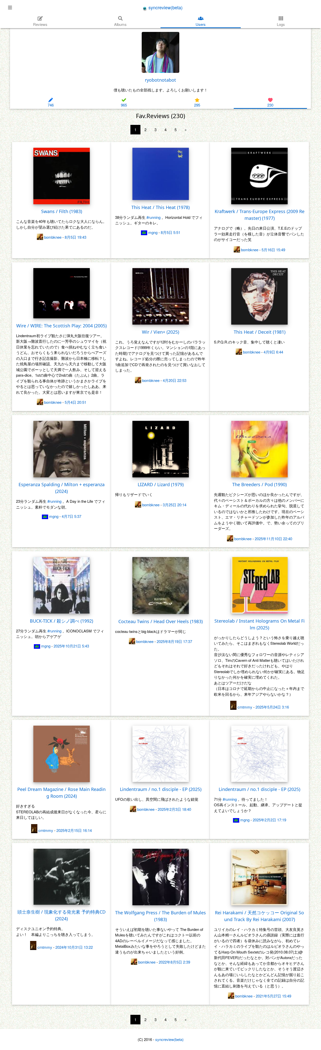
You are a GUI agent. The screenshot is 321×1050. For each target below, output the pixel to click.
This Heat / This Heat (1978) (160, 207)
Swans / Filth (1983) (61, 211)
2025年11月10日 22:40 (273, 538)
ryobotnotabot (160, 80)
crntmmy (244, 707)
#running (153, 217)
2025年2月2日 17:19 (269, 819)
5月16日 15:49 (273, 249)
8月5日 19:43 (75, 237)
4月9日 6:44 (273, 352)
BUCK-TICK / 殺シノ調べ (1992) (61, 621)
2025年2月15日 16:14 (74, 830)
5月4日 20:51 (75, 402)
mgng (152, 232)
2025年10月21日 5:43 (71, 645)
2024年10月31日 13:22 (74, 947)
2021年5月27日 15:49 (273, 995)
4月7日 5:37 (71, 516)
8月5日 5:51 (170, 232)
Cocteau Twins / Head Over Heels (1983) (160, 621)
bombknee (52, 237)
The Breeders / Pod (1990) (259, 484)
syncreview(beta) (165, 7)
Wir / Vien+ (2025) (160, 332)
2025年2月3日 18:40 (174, 809)
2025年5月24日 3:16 (272, 707)
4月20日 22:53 (174, 380)
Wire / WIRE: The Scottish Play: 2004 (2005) (61, 326)
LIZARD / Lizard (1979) (161, 484)
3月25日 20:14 (174, 504)
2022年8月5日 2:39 (174, 962)
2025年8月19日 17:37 (174, 641)
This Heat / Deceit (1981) (259, 332)
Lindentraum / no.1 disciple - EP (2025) (160, 789)
